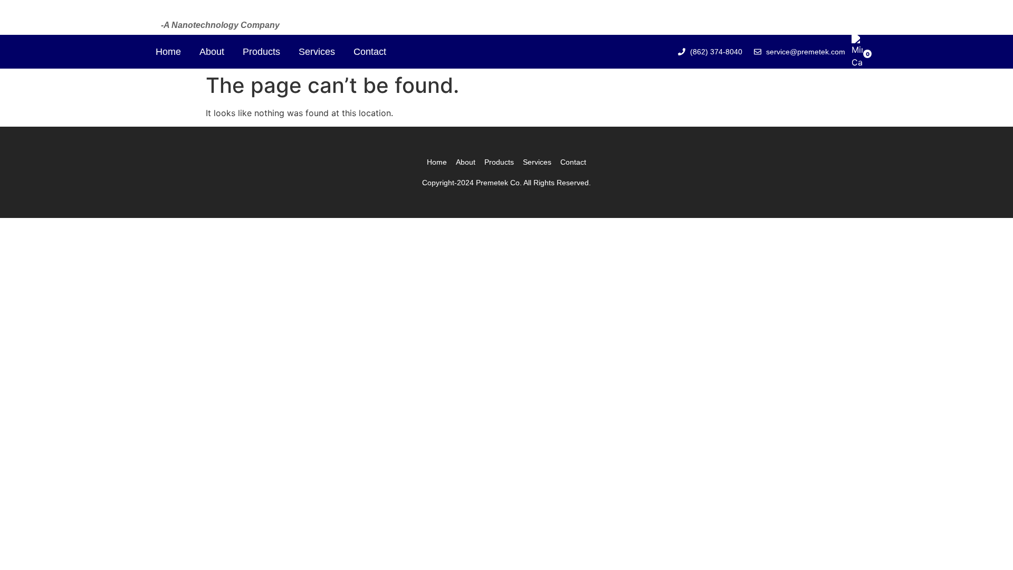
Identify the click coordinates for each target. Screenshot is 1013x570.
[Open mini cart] (857, 62)
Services (317, 51)
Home (168, 51)
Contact (369, 51)
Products (261, 51)
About (211, 51)
